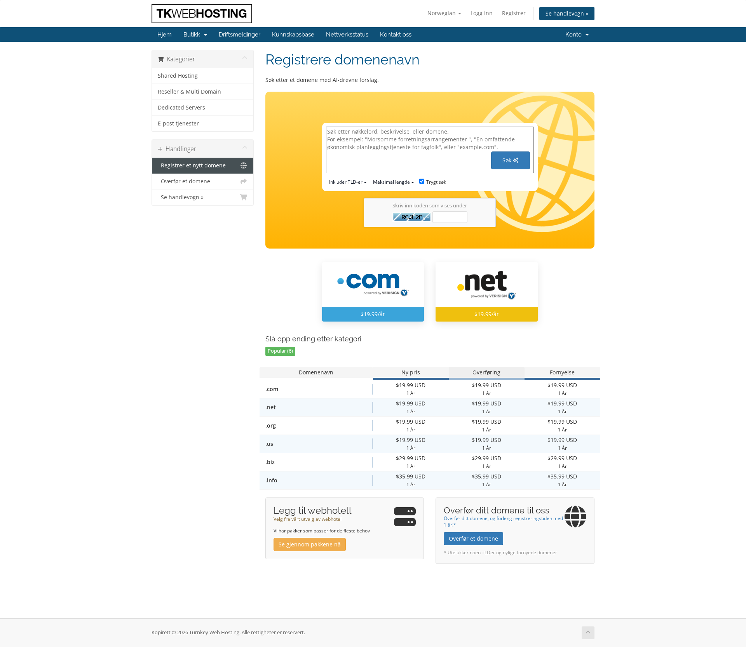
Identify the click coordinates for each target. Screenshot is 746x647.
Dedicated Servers (181, 107)
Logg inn (482, 13)
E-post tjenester (178, 123)
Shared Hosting (178, 75)
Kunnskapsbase (293, 34)
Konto (575, 34)
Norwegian (442, 13)
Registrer (514, 13)
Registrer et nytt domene (192, 165)
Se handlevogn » (567, 13)
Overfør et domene (184, 181)
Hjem (164, 34)
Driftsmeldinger (239, 34)
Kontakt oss (395, 34)
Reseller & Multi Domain (189, 91)
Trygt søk (436, 182)
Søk (507, 160)
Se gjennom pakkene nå (310, 544)
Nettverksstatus (347, 34)
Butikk (193, 34)
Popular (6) (280, 351)
